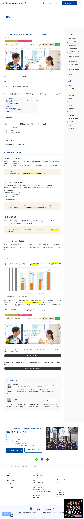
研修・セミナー (72, 38)
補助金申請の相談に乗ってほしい (39, 489)
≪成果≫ (7, 111)
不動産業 (71, 112)
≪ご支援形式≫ (9, 101)
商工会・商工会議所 (73, 118)
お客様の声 (71, 128)
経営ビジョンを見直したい (38, 487)
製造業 (70, 85)
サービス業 (71, 88)
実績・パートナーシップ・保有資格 (13, 477)
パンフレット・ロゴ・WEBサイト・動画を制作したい (42, 492)
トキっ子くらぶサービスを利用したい (40, 499)
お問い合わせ (70, 3)
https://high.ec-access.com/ (20, 86)
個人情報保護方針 (60, 492)
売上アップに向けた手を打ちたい (39, 477)
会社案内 (33, 3)
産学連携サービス (73, 74)
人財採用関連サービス (74, 45)
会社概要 (8, 475)
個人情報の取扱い (60, 494)
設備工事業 (71, 95)
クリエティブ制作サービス (75, 65)
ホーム (7, 466)
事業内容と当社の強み (11, 480)
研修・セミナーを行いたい (38, 475)
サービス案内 (39, 3)
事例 (11, 466)
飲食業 (70, 102)
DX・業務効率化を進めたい (38, 484)
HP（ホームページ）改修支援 (14, 106)
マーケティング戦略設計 (12, 105)
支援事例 (49, 3)
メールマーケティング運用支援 (14, 109)
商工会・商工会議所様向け (75, 70)
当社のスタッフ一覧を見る (32, 355)
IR (59, 3)
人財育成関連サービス (74, 48)
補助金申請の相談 (73, 61)
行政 (70, 125)
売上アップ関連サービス (75, 42)
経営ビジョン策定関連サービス (75, 57)
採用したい (35, 480)
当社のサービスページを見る (32, 368)
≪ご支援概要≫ (9, 98)
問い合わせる (14, 450)
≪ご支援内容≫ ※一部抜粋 (11, 103)
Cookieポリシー (60, 496)
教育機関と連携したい (37, 497)
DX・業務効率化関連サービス (75, 52)
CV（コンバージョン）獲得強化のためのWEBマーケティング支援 (22, 100)
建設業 (70, 92)
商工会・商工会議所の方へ (38, 495)
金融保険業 (71, 108)
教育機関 (71, 122)
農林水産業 (71, 115)
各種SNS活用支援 (11, 108)
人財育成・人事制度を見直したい (39, 482)
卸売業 (70, 98)
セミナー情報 (55, 3)
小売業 (70, 105)
